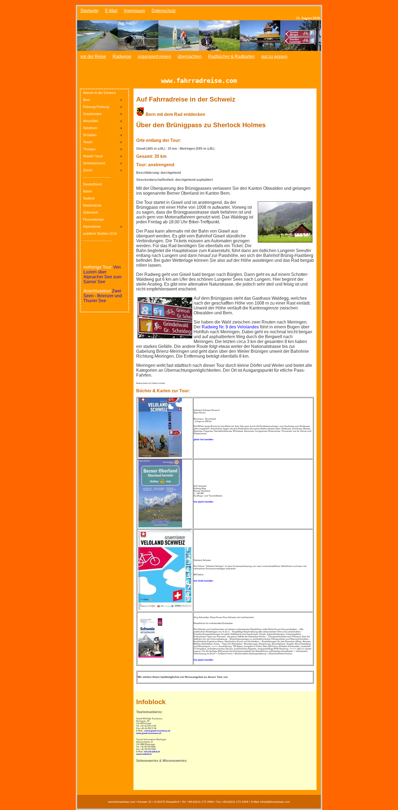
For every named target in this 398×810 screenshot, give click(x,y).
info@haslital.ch (152, 751)
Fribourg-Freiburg (96, 107)
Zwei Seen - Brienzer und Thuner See (102, 296)
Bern (86, 100)
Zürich (87, 170)
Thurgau (89, 149)
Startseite (89, 10)
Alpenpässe (92, 226)
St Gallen (90, 135)
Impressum (134, 10)
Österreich (90, 212)
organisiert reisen (154, 56)
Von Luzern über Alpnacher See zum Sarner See (102, 274)
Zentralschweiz (94, 163)
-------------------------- (97, 241)
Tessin (88, 142)
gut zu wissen (274, 56)
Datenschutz (164, 10)
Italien (87, 191)
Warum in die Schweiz (99, 93)
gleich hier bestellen (203, 439)
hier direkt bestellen (203, 581)
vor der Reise (93, 56)
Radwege (122, 56)
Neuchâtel (90, 121)
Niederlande (92, 205)
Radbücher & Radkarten (231, 56)
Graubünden (92, 114)
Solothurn (90, 128)
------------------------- (96, 177)
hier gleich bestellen (203, 502)
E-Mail (111, 10)
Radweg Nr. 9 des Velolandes (230, 327)
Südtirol (88, 198)
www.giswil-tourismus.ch (148, 733)
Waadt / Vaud (93, 156)
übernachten (190, 56)
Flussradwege (93, 219)
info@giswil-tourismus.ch (157, 731)
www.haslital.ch (144, 754)
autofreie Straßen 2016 (100, 234)
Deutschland (92, 184)
